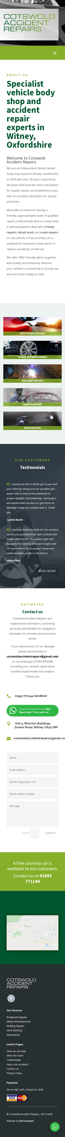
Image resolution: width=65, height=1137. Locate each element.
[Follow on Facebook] (11, 998)
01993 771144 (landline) (31, 696)
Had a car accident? (17, 1064)
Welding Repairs (15, 1026)
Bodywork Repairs (17, 1017)
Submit (50, 833)
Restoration (13, 1034)
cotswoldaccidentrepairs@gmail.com (32, 656)
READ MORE (47, 571)
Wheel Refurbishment (19, 1021)
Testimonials (14, 1060)
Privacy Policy (14, 1073)
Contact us (13, 1068)
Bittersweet (27, 1121)
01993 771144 (38, 878)
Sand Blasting (14, 1030)
